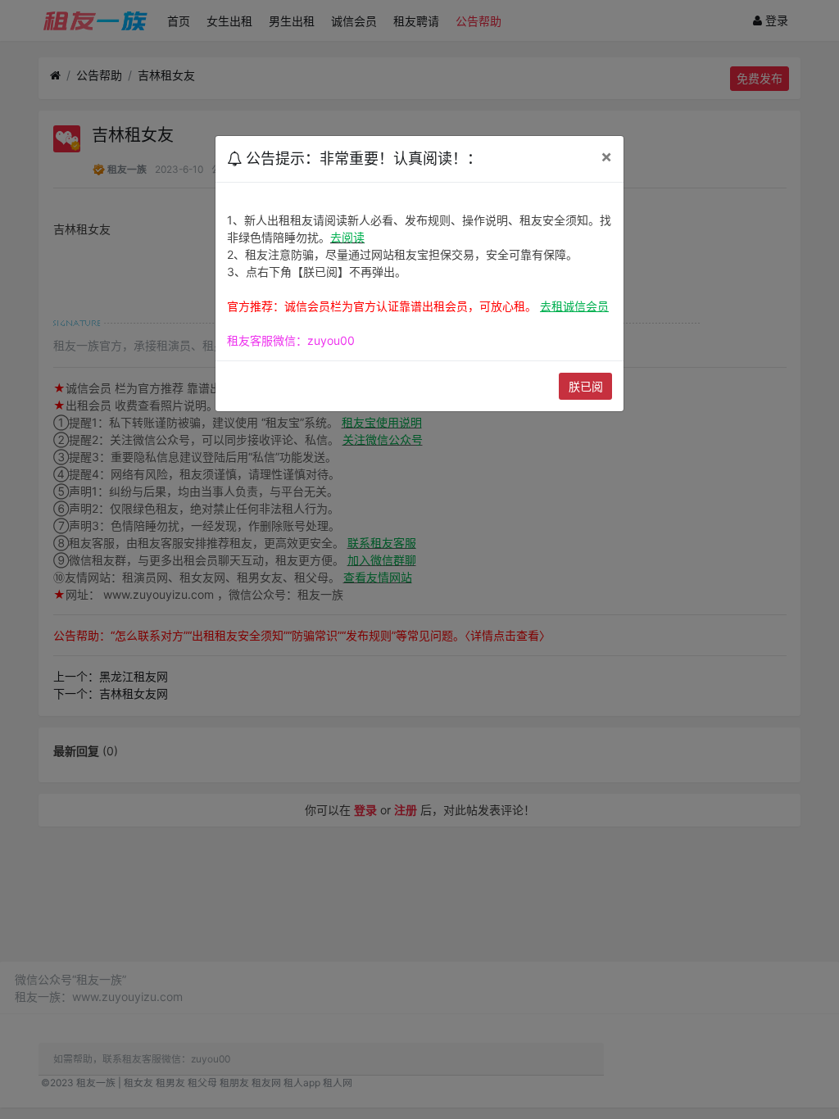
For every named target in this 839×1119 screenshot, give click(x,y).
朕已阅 (586, 386)
